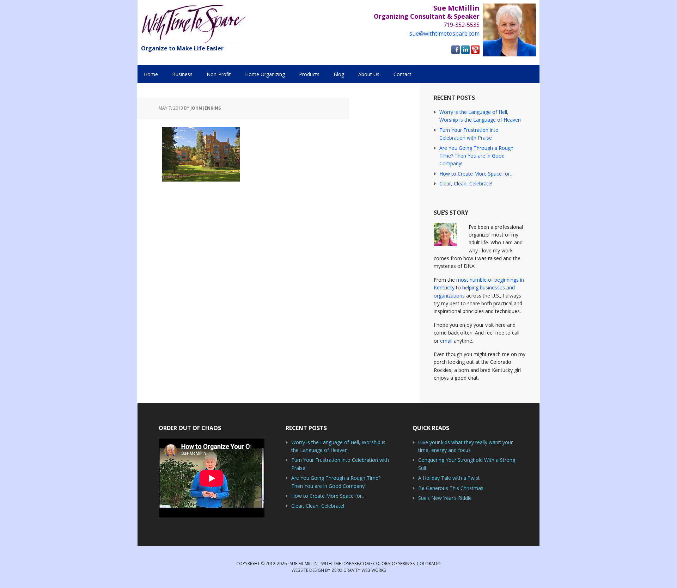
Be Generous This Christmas (450, 488)
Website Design (308, 570)
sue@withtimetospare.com (444, 33)
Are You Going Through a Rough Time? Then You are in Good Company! (476, 156)
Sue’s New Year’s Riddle (445, 498)
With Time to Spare (194, 24)
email (446, 340)
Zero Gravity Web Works (358, 570)
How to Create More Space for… (476, 173)
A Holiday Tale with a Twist (449, 477)
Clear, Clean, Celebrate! (465, 183)
